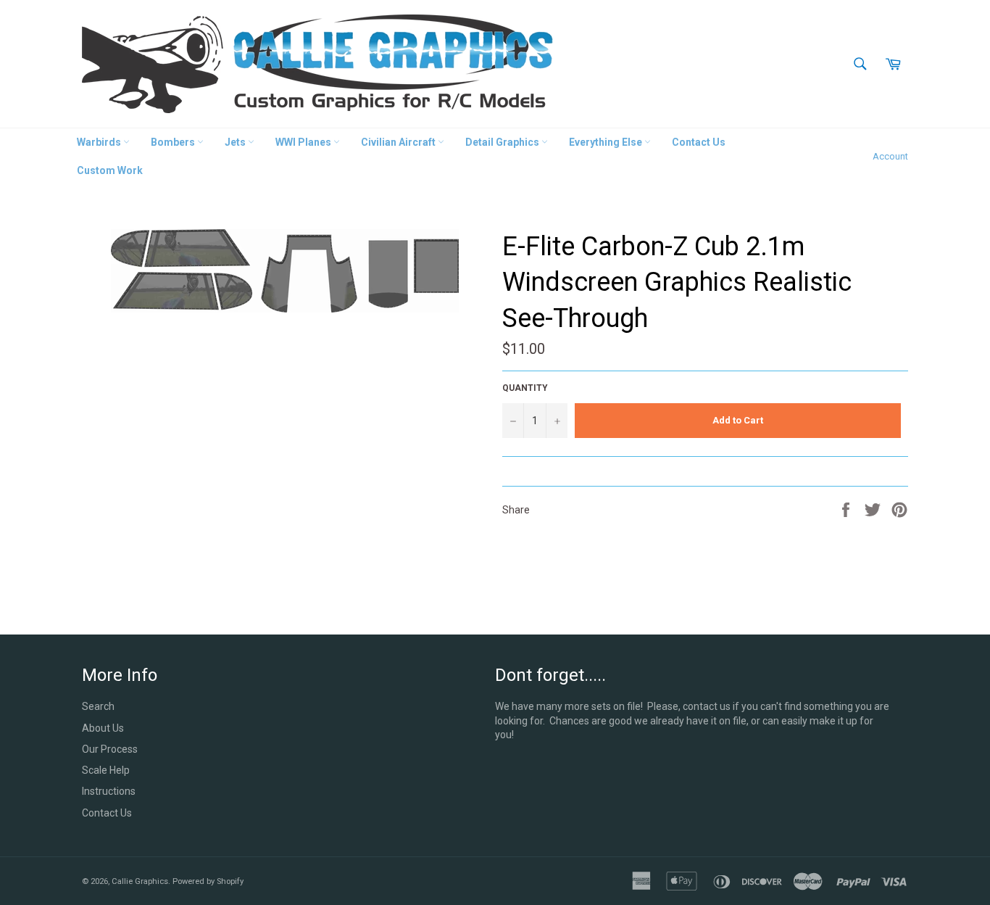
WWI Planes (304, 142)
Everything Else (606, 142)
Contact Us (698, 142)
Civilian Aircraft (399, 142)
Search (98, 706)
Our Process (110, 749)
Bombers (174, 142)
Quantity (525, 388)
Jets (236, 142)
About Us (103, 728)
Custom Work (110, 170)
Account (890, 156)
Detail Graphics (503, 142)
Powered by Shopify (208, 881)
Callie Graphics (140, 881)
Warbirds (100, 142)
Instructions (109, 791)
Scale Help (106, 770)
